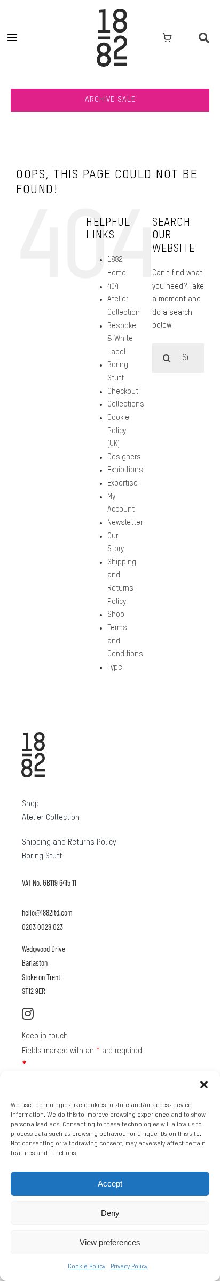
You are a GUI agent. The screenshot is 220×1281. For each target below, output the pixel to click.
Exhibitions (125, 470)
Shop (115, 614)
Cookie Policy (86, 1266)
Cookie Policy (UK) (118, 431)
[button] (204, 1084)
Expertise (122, 483)
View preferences (110, 1242)
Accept (110, 1183)
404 (113, 286)
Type (114, 667)
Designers (124, 457)
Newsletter (125, 523)
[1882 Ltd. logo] (112, 12)
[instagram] (28, 1014)
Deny (110, 1213)
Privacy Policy (129, 1266)
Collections (125, 404)
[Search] (204, 37)
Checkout (122, 391)
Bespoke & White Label (121, 339)
